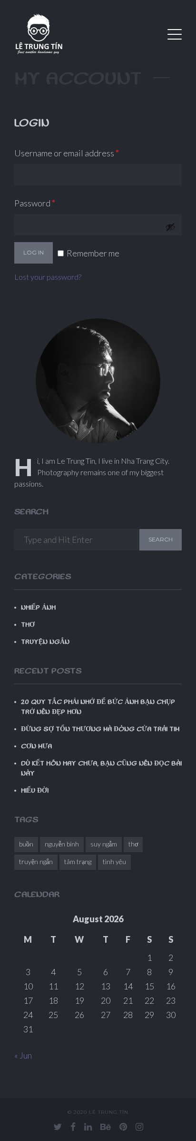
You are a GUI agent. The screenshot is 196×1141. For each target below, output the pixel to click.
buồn (26, 844)
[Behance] (105, 1127)
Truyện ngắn (45, 642)
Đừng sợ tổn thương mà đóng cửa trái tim (100, 729)
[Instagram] (139, 1127)
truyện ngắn (36, 861)
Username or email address (83, 152)
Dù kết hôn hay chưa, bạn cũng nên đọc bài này (101, 768)
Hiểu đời (35, 791)
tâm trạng (77, 861)
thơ (133, 844)
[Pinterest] (123, 1127)
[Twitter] (57, 1127)
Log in (33, 252)
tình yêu (114, 861)
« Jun (23, 1055)
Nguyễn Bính (62, 844)
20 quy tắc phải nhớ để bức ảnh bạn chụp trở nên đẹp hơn (98, 707)
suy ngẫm (103, 844)
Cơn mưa (36, 746)
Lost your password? (47, 276)
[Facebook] (73, 1127)
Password (51, 202)
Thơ (28, 625)
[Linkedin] (88, 1127)
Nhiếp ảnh (38, 607)
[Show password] (170, 227)
